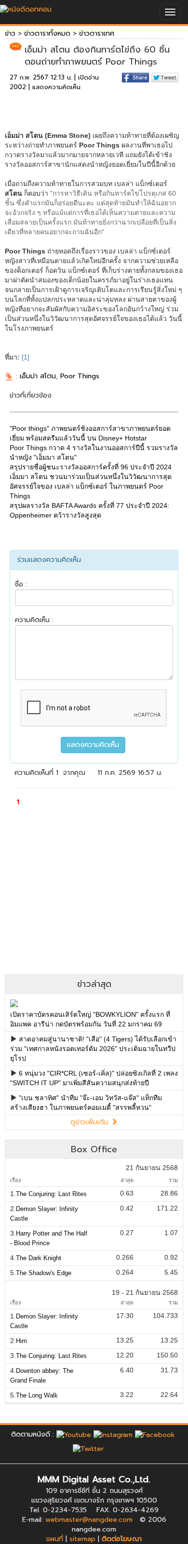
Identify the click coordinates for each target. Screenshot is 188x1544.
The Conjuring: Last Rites (51, 1194)
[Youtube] (73, 1434)
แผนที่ (54, 1539)
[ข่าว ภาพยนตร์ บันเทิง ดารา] (26, 7)
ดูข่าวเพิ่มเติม (90, 1122)
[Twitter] (88, 1449)
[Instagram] (113, 1434)
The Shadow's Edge (43, 1273)
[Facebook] (155, 1434)
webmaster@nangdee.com (89, 1520)
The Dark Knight (38, 1258)
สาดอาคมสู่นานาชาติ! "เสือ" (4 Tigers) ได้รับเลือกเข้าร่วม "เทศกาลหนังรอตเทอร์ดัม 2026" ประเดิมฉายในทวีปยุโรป (93, 1048)
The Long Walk (37, 1395)
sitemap (82, 1539)
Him (21, 1340)
